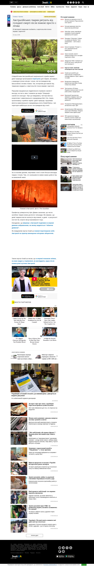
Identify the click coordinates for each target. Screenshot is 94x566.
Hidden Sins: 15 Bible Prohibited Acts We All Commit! (34, 320)
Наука (80, 7)
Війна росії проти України (21, 11)
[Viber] (71, 2)
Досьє (19, 7)
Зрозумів (84, 564)
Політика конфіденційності (17, 552)
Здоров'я (74, 7)
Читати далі (34, 535)
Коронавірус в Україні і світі (38, 11)
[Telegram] (68, 2)
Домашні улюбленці (29, 7)
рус (16, 2)
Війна (52, 7)
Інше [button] (85, 7)
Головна (13, 7)
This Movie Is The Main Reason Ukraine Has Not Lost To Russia (75, 133)
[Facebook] (8, 16)
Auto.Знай (40, 7)
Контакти (38, 552)
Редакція (32, 552)
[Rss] (73, 2)
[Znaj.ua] (47, 2)
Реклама (27, 552)
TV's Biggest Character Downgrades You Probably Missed (19, 340)
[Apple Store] (60, 556)
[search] (83, 2)
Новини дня (51, 11)
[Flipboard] (76, 2)
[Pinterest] (79, 2)
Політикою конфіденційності (50, 564)
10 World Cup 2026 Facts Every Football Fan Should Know (74, 150)
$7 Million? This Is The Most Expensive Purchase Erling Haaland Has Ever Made (74, 145)
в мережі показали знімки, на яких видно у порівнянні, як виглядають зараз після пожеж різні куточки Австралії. (34, 261)
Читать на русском (49, 16)
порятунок (36, 79)
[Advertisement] (34, 246)
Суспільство (60, 7)
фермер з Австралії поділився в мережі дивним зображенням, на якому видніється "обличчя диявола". (33, 225)
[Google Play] (70, 556)
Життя (47, 7)
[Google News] (70, 547)
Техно (67, 7)
